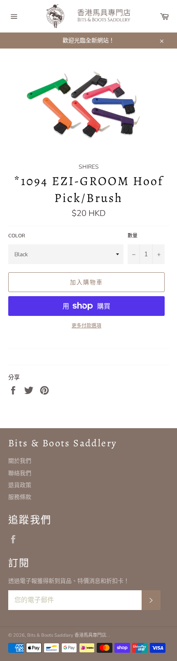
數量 (132, 235)
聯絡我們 (19, 473)
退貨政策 (19, 485)
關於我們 (19, 461)
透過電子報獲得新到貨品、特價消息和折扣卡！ (68, 581)
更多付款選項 (86, 325)
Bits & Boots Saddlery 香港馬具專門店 (66, 635)
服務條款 (19, 497)
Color (16, 235)
